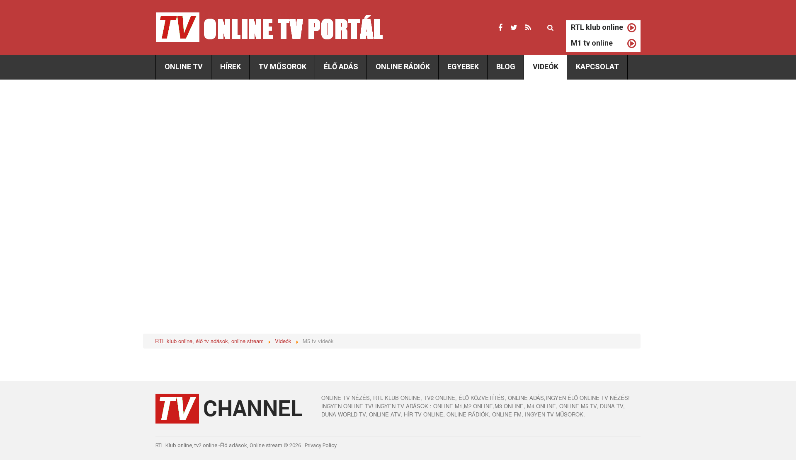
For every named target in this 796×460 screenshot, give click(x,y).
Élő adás (341, 66)
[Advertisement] (225, 150)
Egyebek (463, 66)
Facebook (500, 27)
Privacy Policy (321, 445)
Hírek (230, 66)
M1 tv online (592, 43)
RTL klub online (597, 27)
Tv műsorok (282, 66)
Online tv (184, 66)
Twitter (513, 27)
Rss (528, 27)
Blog (505, 66)
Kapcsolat (597, 66)
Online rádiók (403, 66)
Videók (545, 66)
